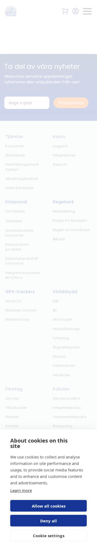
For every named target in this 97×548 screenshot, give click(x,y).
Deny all (48, 520)
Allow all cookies (48, 506)
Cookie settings (48, 535)
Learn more (21, 490)
